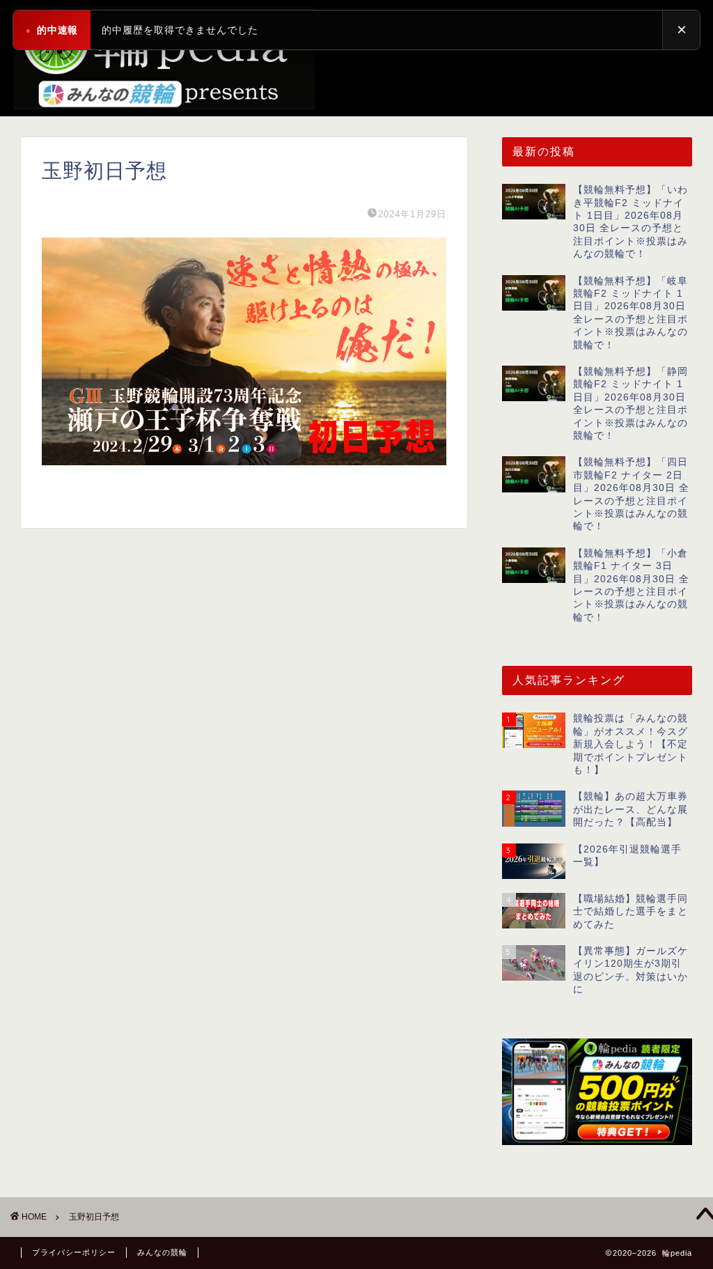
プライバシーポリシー (74, 1252)
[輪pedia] (356, 58)
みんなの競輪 (162, 1252)
